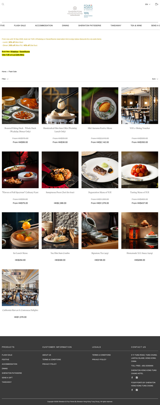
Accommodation (44, 26)
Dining (65, 26)
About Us (46, 355)
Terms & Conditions (51, 359)
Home (4, 71)
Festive (5, 359)
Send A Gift (7, 378)
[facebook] (132, 377)
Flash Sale (20, 26)
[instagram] (137, 377)
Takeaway (116, 26)
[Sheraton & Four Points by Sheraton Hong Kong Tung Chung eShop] (80, 11)
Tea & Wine (136, 26)
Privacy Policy (49, 364)
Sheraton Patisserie (89, 26)
